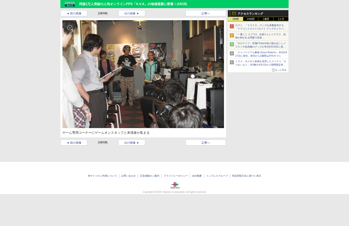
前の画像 (75, 13)
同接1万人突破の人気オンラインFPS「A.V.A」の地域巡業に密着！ (128, 4)
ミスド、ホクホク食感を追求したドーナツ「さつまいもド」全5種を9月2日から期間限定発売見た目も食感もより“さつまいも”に (260, 65)
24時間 (250, 19)
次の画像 (130, 13)
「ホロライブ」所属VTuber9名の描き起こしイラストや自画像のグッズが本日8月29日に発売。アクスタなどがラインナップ (260, 47)
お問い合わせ (128, 175)
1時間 (235, 19)
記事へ (206, 13)
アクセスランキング (250, 13)
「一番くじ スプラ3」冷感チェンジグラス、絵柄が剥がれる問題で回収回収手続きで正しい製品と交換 (260, 38)
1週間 (266, 19)
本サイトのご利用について (102, 175)
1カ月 (281, 19)
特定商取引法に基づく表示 (246, 175)
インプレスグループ (217, 175)
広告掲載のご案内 (149, 175)
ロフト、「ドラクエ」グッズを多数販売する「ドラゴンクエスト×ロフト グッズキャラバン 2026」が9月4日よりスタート (260, 29)
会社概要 (197, 175)
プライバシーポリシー (176, 175)
